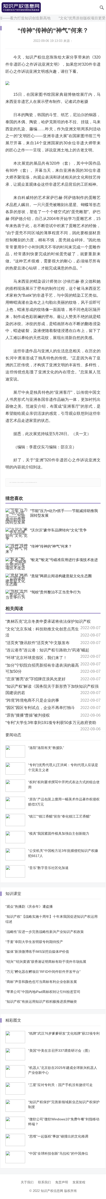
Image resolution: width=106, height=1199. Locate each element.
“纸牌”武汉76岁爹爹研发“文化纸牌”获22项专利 (64, 1033)
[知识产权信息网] (21, 7)
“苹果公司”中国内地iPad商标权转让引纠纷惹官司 (42, 992)
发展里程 (78, 1182)
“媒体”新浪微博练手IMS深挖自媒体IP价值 (37, 952)
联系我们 (44, 1182)
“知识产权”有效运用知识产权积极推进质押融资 (41, 1001)
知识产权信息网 (52, 1191)
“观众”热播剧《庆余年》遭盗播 (29, 906)
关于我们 (27, 1182)
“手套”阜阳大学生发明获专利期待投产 (34, 942)
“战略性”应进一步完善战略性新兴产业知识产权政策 (44, 932)
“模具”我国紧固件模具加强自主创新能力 (58, 833)
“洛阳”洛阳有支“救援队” (46, 748)
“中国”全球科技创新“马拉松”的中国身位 (58, 1153)
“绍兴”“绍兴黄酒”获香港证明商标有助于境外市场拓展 (45, 962)
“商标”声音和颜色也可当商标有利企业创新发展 (41, 982)
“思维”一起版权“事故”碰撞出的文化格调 (58, 1136)
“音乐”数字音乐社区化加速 (48, 868)
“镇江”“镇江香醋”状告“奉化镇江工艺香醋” (59, 816)
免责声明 (61, 1182)
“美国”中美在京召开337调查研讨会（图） (60, 1050)
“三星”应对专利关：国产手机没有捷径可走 (60, 1085)
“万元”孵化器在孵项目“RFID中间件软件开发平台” (43, 972)
